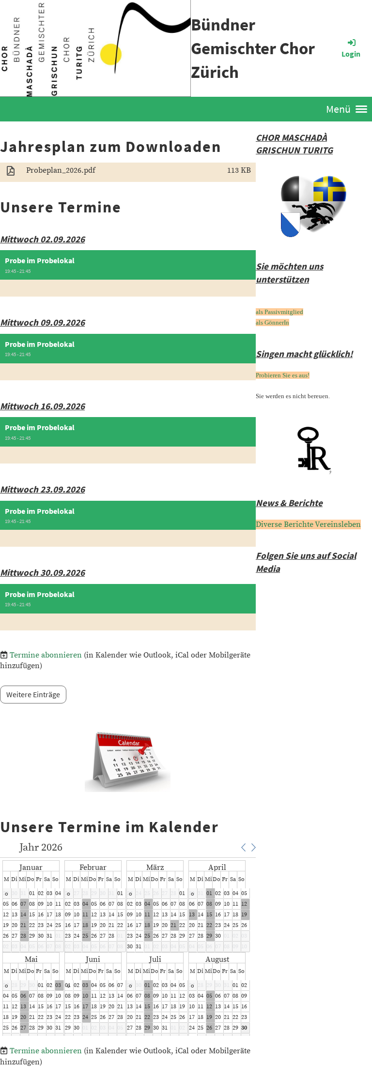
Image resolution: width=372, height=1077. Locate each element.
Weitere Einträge (33, 694)
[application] (129, 939)
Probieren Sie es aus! (283, 375)
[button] (128, 273)
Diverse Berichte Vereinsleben (308, 524)
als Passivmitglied (279, 311)
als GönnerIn (272, 322)
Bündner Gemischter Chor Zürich (253, 48)
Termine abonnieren (46, 655)
